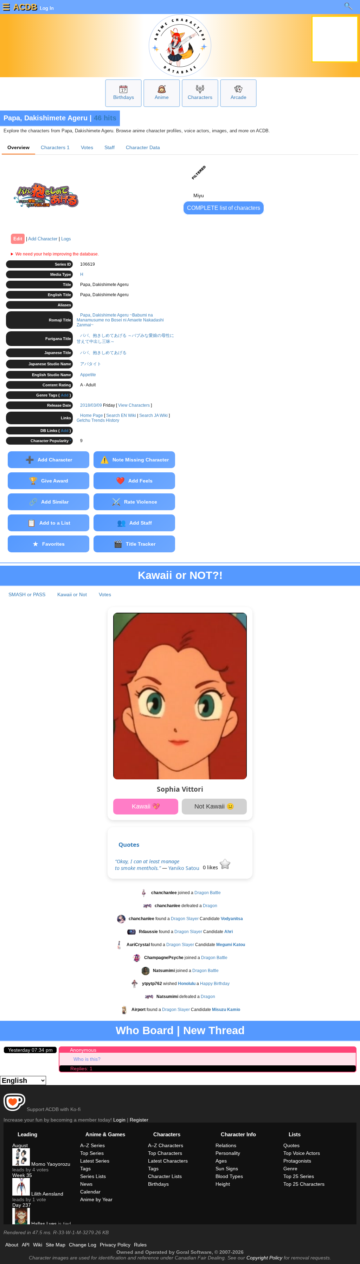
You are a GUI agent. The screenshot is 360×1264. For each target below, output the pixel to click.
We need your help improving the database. (57, 254)
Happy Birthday (215, 983)
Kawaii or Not (72, 594)
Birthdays (123, 97)
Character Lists (165, 1176)
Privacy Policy (115, 1245)
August (20, 1145)
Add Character (42, 238)
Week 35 (22, 1175)
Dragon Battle (207, 892)
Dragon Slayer (185, 918)
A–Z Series (92, 1145)
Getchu (83, 420)
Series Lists (93, 1176)
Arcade (238, 97)
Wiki (37, 1245)
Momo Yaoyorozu (50, 1164)
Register (139, 1120)
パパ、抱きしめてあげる (103, 352)
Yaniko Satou (183, 868)
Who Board (145, 1030)
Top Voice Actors (301, 1153)
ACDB (25, 7)
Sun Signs (227, 1168)
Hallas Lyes (43, 1223)
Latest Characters (168, 1161)
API (26, 1245)
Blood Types (229, 1176)
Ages (221, 1161)
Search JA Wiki (153, 415)
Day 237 (21, 1205)
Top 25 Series (298, 1176)
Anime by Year (96, 1199)
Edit (17, 238)
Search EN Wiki (121, 415)
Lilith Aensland (46, 1194)
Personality (228, 1153)
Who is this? (87, 1059)
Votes (87, 147)
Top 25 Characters (303, 1184)
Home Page (91, 415)
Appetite (88, 374)
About (11, 1245)
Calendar (90, 1192)
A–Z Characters (165, 1145)
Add (65, 395)
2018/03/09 (91, 405)
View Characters (134, 405)
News (86, 1184)
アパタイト (90, 363)
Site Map (55, 1245)
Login (119, 1120)
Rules (140, 1245)
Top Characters (165, 1153)
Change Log (82, 1245)
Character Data (143, 147)
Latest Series (94, 1161)
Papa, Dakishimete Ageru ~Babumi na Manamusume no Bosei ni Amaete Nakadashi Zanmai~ (120, 320)
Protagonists (297, 1161)
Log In (46, 8)
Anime (162, 97)
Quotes (128, 844)
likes (211, 867)
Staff (109, 147)
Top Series (92, 1153)
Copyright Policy (264, 1257)
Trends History (105, 420)
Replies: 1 (81, 1068)
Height (223, 1184)
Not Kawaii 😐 (214, 806)
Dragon (210, 905)
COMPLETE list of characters (223, 208)
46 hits (105, 118)
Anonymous (83, 1050)
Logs (66, 238)
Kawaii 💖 (146, 806)
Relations (226, 1145)
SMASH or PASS (26, 594)
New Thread (214, 1030)
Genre (290, 1168)
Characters (200, 97)
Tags (85, 1168)
